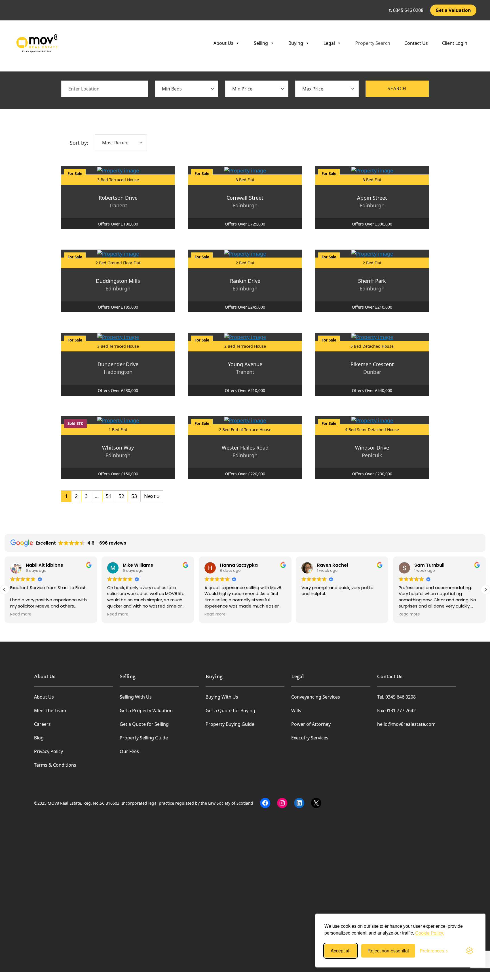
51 (108, 496)
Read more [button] (17, 614)
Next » (152, 496)
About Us (223, 43)
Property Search (372, 43)
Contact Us (416, 43)
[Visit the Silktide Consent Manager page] (469, 951)
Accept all (340, 950)
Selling (261, 43)
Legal (329, 43)
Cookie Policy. (429, 932)
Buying (295, 43)
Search (397, 88)
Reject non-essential (388, 950)
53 (134, 496)
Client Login (454, 43)
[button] (485, 589)
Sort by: (79, 142)
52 (121, 496)
